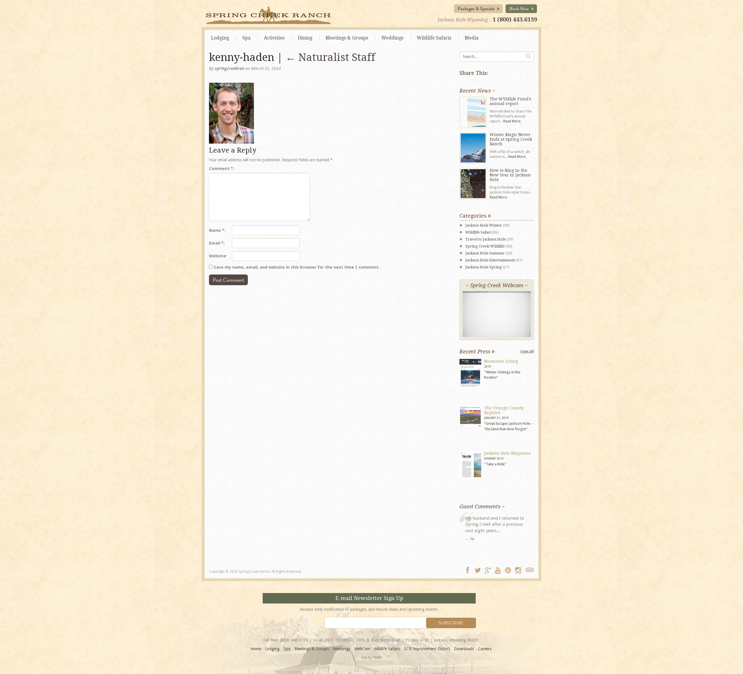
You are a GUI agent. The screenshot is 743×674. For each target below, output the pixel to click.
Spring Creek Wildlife (485, 246)
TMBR (377, 658)
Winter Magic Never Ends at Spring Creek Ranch (511, 139)
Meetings (347, 38)
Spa (246, 38)
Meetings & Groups (311, 648)
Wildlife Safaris (434, 38)
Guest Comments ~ (482, 506)
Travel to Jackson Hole (485, 239)
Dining (305, 38)
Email (216, 243)
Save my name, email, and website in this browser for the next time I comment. (297, 267)
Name (216, 230)
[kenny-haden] (231, 112)
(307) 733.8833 (338, 640)
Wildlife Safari (478, 232)
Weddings (392, 38)
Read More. (512, 121)
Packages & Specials (477, 8)
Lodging (220, 38)
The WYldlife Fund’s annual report (510, 101)
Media (472, 38)
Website (217, 256)
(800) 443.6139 (294, 640)
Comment (221, 168)
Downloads (464, 648)
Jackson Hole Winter (483, 225)
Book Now (519, 8)
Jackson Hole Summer (485, 253)
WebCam (362, 648)
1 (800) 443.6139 (515, 19)
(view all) (527, 351)
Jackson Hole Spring (483, 267)
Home (255, 648)
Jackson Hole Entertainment (490, 260)
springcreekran (229, 68)
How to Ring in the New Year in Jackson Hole (510, 175)
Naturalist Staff (330, 57)
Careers (484, 648)
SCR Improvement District (427, 648)
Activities (274, 38)
